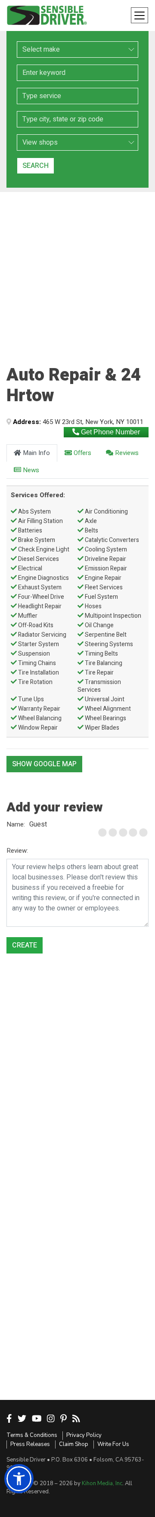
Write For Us (113, 1444)
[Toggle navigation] (139, 15)
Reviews (126, 453)
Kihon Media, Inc (102, 1483)
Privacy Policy (84, 1435)
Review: (17, 850)
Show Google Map (44, 764)
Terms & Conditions (31, 1435)
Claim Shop (73, 1444)
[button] (18, 1478)
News (30, 470)
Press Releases (30, 1444)
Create (24, 945)
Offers (81, 453)
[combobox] (77, 96)
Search (35, 166)
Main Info (35, 453)
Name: (15, 824)
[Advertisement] (77, 269)
